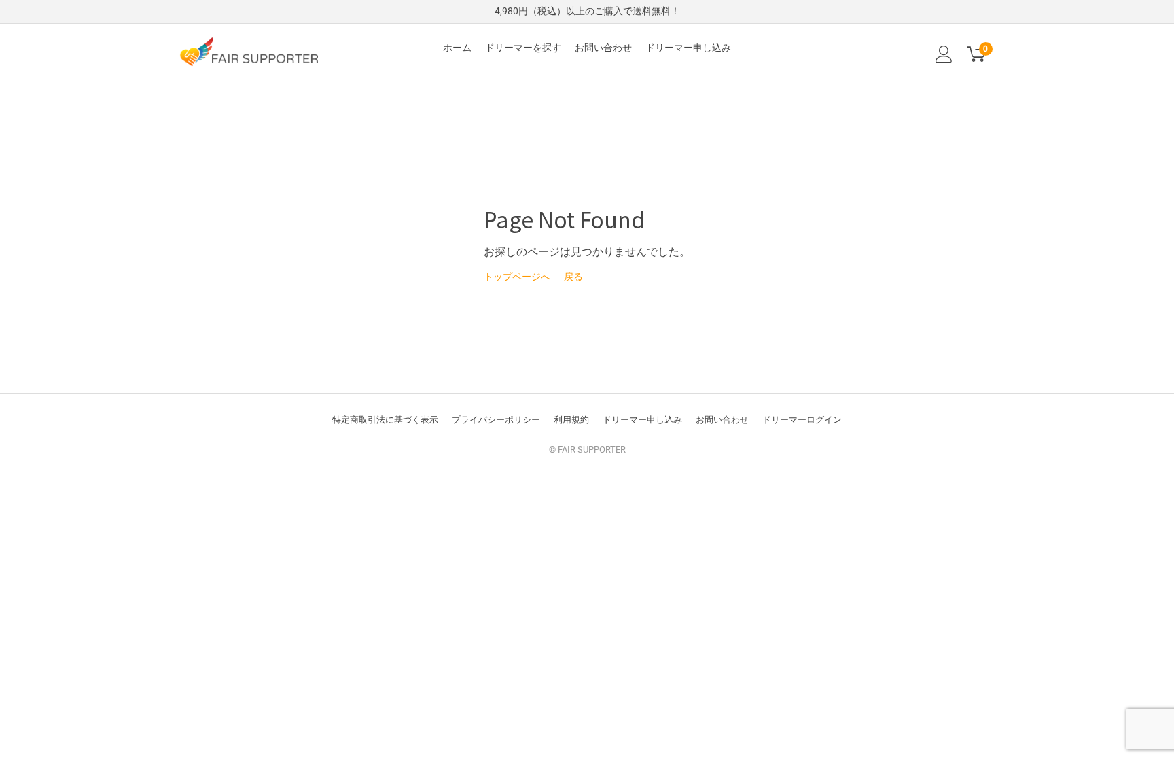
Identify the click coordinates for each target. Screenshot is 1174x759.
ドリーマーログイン (802, 419)
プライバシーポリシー (496, 419)
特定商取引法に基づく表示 (385, 419)
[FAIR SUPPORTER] (248, 51)
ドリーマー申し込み (688, 47)
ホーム (457, 47)
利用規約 (571, 419)
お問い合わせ (603, 47)
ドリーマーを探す (523, 47)
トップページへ (517, 276)
